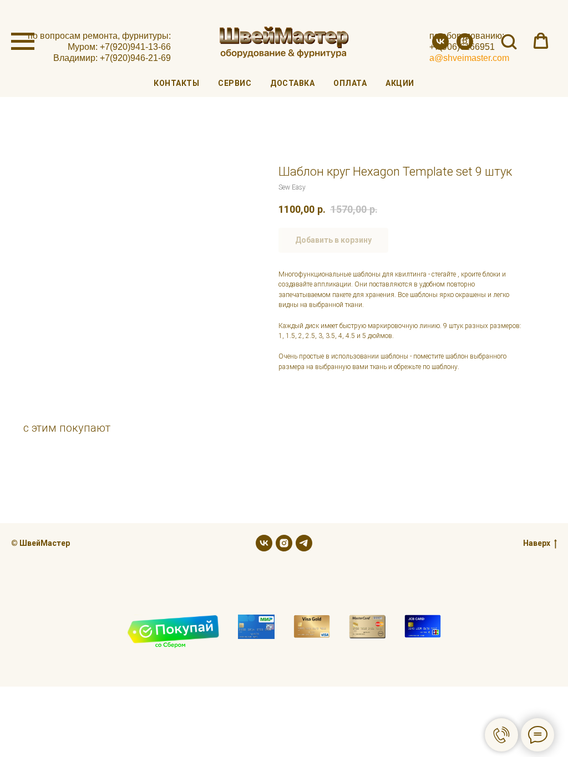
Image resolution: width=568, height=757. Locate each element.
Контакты (176, 83)
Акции (400, 83)
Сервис (234, 83)
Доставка (292, 83)
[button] (508, 41)
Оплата (350, 83)
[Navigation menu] (22, 41)
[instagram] (465, 47)
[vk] (440, 47)
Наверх (536, 543)
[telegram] (304, 543)
